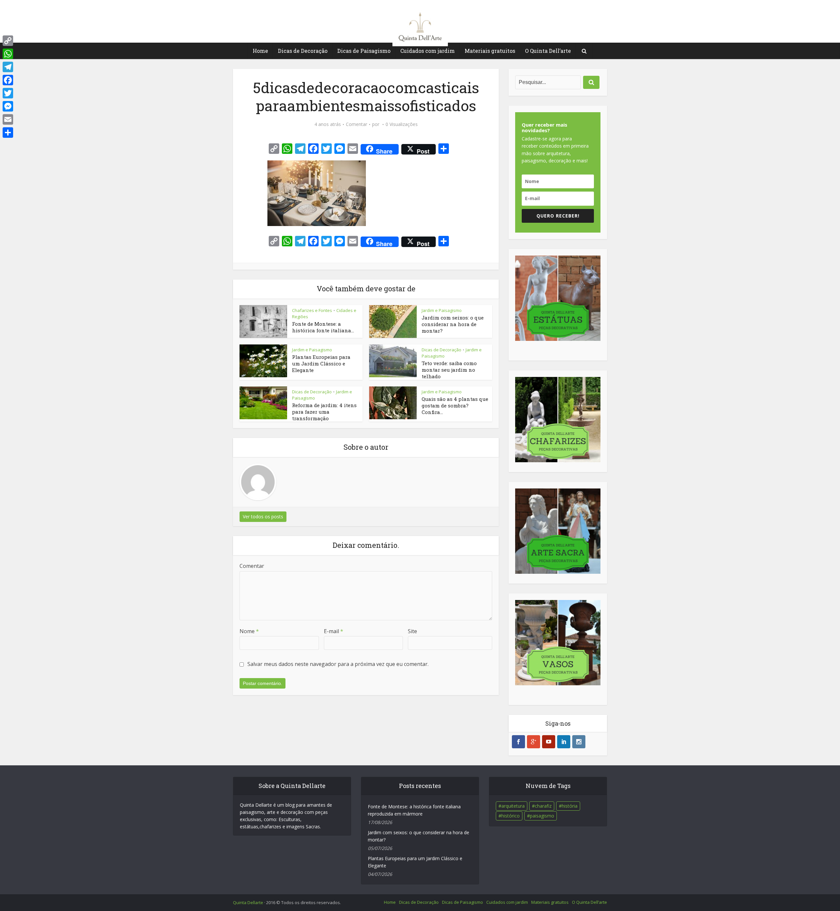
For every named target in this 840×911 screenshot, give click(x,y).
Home (260, 50)
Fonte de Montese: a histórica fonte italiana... (323, 327)
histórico (510, 816)
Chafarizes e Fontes (312, 310)
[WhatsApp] (7, 53)
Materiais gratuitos (490, 50)
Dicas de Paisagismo (363, 50)
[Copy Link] (7, 40)
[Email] (7, 119)
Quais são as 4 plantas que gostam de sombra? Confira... (455, 406)
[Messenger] (7, 106)
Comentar (356, 124)
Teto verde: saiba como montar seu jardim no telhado (449, 370)
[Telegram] (7, 66)
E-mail (333, 631)
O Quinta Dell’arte (548, 50)
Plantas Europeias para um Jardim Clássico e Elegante (321, 364)
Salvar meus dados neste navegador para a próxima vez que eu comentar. (338, 664)
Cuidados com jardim (427, 50)
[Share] (7, 132)
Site (412, 631)
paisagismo (542, 816)
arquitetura (513, 806)
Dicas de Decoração (302, 50)
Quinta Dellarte (248, 902)
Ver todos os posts (263, 516)
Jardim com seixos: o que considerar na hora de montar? (453, 324)
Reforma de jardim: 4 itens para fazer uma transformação (324, 412)
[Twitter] (7, 93)
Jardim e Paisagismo (442, 310)
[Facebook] (7, 80)
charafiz (543, 806)
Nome (249, 631)
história (570, 806)
